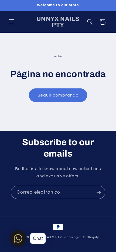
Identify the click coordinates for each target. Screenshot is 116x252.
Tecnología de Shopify (81, 237)
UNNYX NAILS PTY (46, 237)
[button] (11, 22)
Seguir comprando (58, 95)
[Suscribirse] (99, 192)
